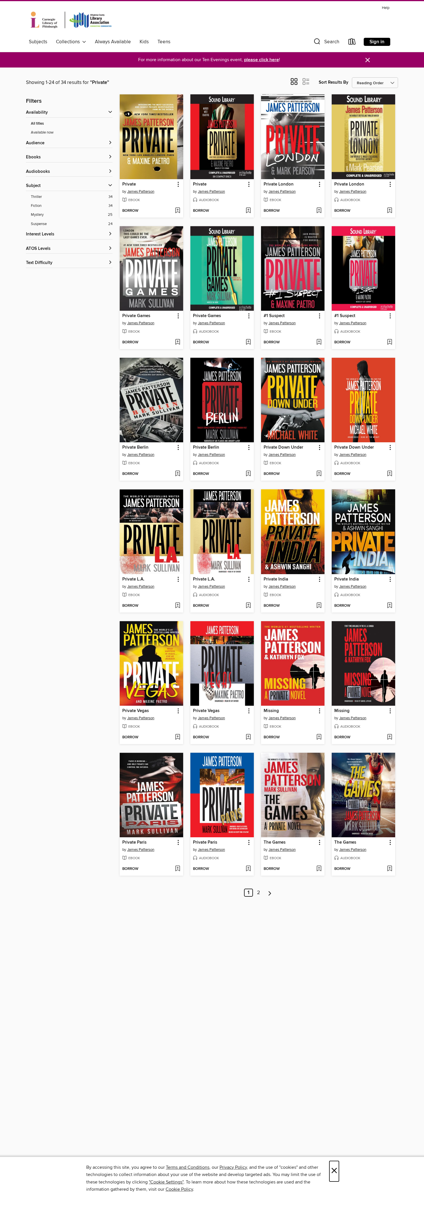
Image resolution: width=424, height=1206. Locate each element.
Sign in (376, 42)
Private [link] (129, 184)
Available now (42, 132)
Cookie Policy (179, 1189)
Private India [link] (276, 579)
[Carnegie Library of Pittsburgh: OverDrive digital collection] (71, 20)
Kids (144, 42)
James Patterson (140, 191)
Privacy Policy (233, 1167)
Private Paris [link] (134, 842)
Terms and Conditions (187, 1167)
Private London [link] (279, 184)
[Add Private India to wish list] (318, 606)
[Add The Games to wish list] (318, 869)
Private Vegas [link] (135, 711)
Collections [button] (69, 42)
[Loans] (352, 42)
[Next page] (269, 892)
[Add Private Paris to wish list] (177, 869)
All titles (37, 123)
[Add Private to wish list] (177, 211)
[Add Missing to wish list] (318, 737)
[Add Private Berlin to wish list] (177, 474)
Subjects (38, 42)
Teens (163, 42)
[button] (326, 42)
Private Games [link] (136, 316)
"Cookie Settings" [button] (166, 1182)
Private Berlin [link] (135, 447)
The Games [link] (275, 842)
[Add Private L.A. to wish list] (177, 606)
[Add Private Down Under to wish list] (318, 474)
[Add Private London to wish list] (318, 211)
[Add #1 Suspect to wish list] (318, 342)
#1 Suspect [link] (274, 316)
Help (385, 8)
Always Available (113, 42)
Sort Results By (333, 82)
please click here (261, 60)
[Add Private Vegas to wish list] (177, 737)
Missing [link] (271, 711)
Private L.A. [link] (133, 579)
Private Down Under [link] (283, 447)
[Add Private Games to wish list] (177, 342)
